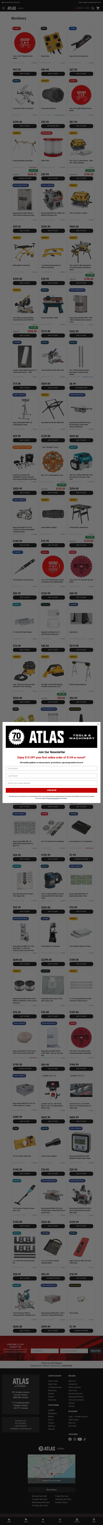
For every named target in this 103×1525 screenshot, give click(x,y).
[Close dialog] (98, 724)
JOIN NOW (51, 790)
